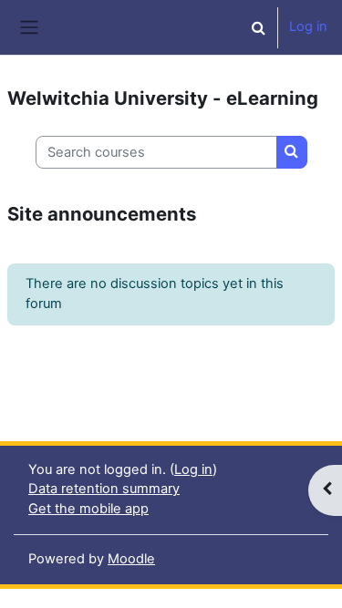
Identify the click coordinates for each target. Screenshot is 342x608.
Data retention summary (104, 488)
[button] (258, 27)
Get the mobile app (88, 508)
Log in (308, 26)
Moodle (131, 559)
